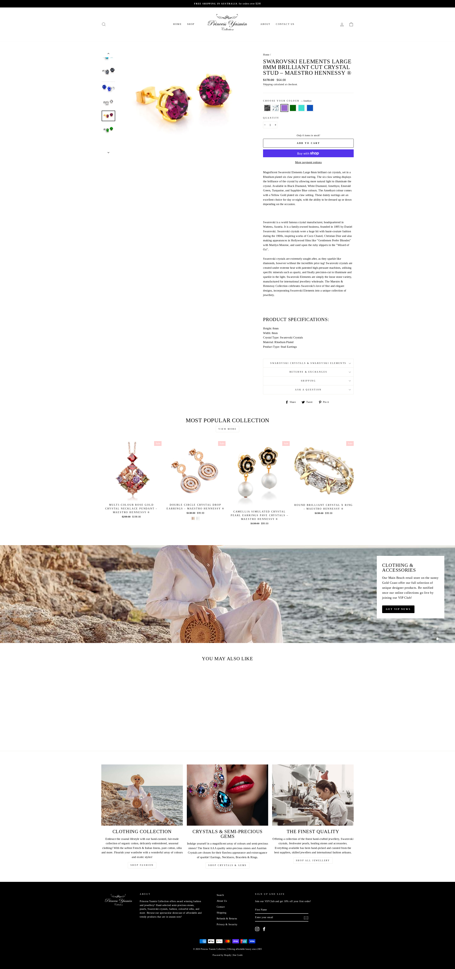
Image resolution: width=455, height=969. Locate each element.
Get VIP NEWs (398, 609)
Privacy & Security (227, 924)
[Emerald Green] (127, 730)
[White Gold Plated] (198, 518)
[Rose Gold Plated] (193, 518)
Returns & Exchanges (308, 372)
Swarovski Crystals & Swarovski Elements (308, 363)
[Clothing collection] (142, 795)
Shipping (268, 84)
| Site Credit (237, 955)
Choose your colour (287, 101)
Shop (191, 24)
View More (227, 429)
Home (177, 24)
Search (220, 895)
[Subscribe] (306, 917)
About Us (222, 901)
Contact (221, 907)
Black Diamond (267, 108)
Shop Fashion (142, 865)
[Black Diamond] (113, 730)
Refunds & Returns (227, 918)
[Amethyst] (122, 730)
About (265, 24)
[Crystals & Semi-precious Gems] (227, 795)
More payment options (308, 162)
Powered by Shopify (222, 955)
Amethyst (284, 108)
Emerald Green (292, 108)
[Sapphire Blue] (137, 730)
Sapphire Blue (310, 108)
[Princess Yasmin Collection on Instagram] (257, 929)
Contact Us (285, 24)
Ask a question (308, 389)
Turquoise (301, 108)
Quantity (271, 118)
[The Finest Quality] (313, 795)
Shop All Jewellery (313, 860)
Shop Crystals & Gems (227, 865)
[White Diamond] (117, 730)
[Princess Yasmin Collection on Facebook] (264, 929)
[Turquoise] (132, 730)
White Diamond (275, 108)
